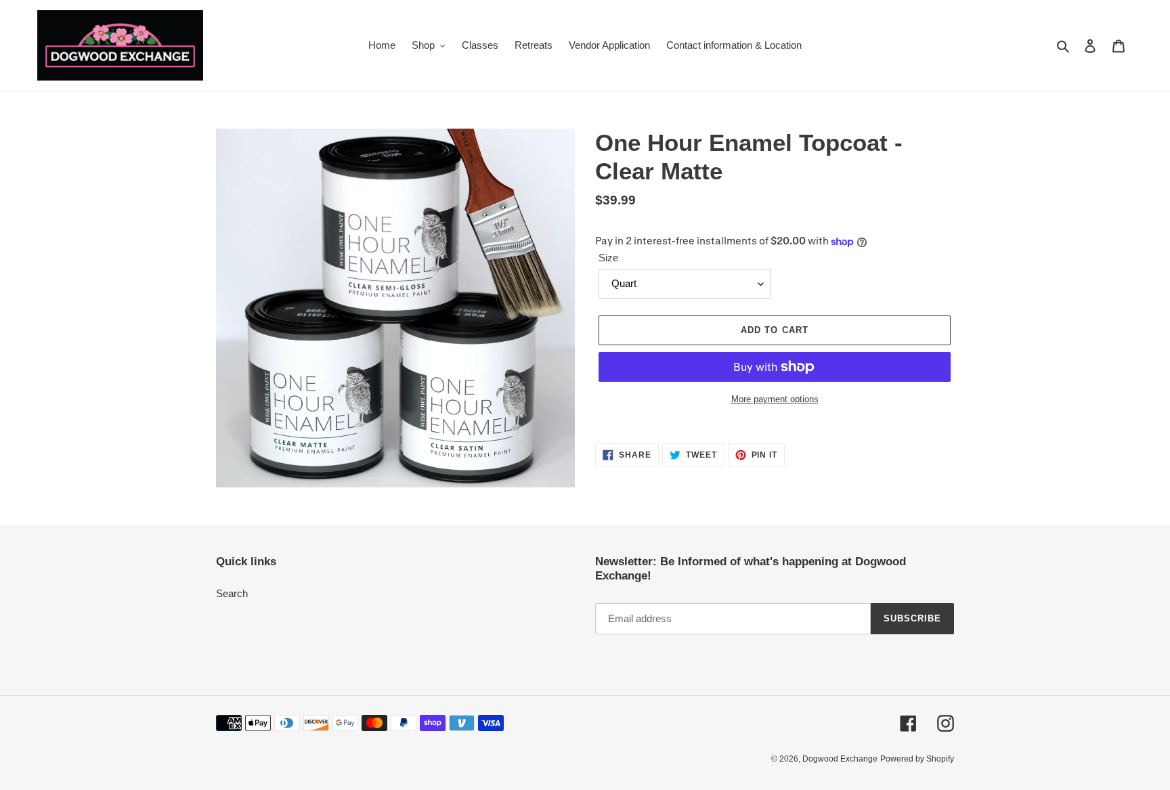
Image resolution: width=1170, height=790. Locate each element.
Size (608, 257)
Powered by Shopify (917, 759)
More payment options (775, 399)
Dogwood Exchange (840, 759)
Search (232, 593)
